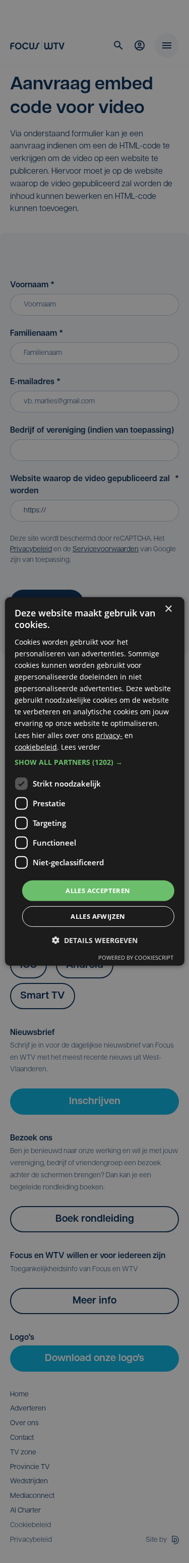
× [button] (168, 609)
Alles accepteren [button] (98, 890)
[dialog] (94, 781)
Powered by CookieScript (135, 957)
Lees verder (80, 746)
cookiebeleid (36, 746)
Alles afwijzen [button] (98, 916)
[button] (94, 762)
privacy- (109, 735)
